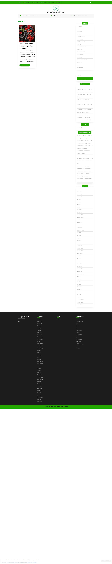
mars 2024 (79, 191)
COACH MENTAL (26, 2)
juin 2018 (79, 291)
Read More (26, 65)
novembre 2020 (80, 250)
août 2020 (79, 255)
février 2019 (79, 286)
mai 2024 (79, 189)
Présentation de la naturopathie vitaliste (26, 46)
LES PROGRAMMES (81, 46)
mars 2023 (79, 207)
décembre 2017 (80, 299)
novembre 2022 (80, 217)
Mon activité (51, 2)
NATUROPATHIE (35, 2)
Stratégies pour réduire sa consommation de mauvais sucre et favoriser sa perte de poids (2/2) (84, 117)
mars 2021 (79, 240)
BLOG (20, 2)
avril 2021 (79, 237)
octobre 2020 (79, 253)
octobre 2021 (79, 227)
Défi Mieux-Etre (80, 41)
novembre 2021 (80, 225)
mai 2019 (79, 281)
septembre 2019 (80, 273)
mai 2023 (79, 201)
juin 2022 (79, 219)
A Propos (58, 2)
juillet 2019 (79, 279)
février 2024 (79, 194)
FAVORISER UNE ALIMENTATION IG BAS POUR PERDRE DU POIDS (83, 151)
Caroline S (79, 155)
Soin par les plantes (81, 59)
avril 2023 (79, 204)
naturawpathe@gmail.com (82, 15)
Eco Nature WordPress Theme (52, 406)
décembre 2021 (80, 222)
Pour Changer (43, 2)
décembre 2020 (80, 248)
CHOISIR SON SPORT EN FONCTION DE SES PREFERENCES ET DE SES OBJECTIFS (85, 95)
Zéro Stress (79, 67)
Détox (78, 44)
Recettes (79, 57)
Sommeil (78, 62)
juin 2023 (79, 199)
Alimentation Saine (81, 28)
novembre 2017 (80, 302)
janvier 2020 (79, 266)
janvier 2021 (79, 245)
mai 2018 (79, 294)
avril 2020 (79, 261)
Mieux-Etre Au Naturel (56, 12)
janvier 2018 (79, 297)
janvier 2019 (79, 289)
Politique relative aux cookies (32, 562)
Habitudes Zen (80, 127)
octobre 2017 (79, 304)
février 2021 (79, 243)
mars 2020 (79, 263)
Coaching (79, 39)
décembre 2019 (80, 268)
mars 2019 (79, 284)
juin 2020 (79, 258)
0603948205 (61, 15)
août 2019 (79, 276)
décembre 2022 (80, 214)
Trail (78, 64)
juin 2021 (79, 232)
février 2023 (79, 209)
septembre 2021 (80, 230)
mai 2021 (79, 235)
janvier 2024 (79, 196)
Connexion (59, 319)
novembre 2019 (80, 271)
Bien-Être (79, 31)
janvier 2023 (79, 212)
